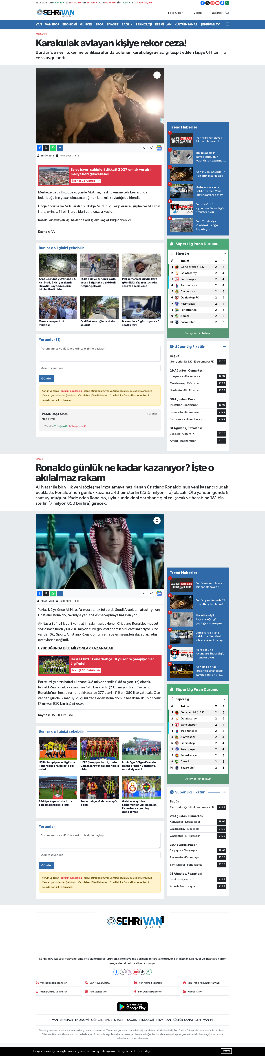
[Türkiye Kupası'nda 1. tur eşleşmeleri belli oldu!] (58, 787)
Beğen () (62, 426)
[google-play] (133, 1006)
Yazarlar (217, 12)
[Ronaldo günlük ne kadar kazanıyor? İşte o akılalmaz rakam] (100, 551)
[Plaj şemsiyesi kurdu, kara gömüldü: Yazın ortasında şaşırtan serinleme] (141, 265)
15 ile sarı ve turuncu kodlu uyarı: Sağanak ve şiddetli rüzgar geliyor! (98, 282)
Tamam (226, 1051)
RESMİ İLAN (163, 24)
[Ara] (227, 13)
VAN (39, 24)
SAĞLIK (127, 24)
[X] (123, 972)
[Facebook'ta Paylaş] (39, 148)
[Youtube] (136, 972)
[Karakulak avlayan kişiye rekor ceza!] (100, 105)
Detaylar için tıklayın (198, 333)
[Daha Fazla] (60, 148)
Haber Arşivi (195, 991)
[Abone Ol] (159, 147)
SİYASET (113, 24)
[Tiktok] (142, 972)
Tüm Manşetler (98, 991)
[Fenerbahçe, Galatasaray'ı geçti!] (99, 787)
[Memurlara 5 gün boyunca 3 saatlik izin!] (141, 307)
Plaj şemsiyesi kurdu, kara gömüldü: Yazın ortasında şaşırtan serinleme (139, 282)
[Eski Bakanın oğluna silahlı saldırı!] (99, 307)
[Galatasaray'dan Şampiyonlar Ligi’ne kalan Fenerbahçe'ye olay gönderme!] (141, 787)
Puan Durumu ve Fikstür (53, 991)
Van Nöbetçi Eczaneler (53, 982)
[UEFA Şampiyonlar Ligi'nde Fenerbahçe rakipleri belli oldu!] (58, 748)
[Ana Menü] (227, 24)
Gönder (46, 378)
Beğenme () (79, 426)
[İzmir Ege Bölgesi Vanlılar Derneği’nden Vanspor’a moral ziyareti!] (141, 748)
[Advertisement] (198, 93)
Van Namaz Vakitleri (150, 982)
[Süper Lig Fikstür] (224, 346)
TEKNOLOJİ (144, 24)
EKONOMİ (69, 24)
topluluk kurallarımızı (71, 391)
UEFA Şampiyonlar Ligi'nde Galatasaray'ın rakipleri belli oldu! (99, 766)
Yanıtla (49, 426)
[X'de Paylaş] (46, 148)
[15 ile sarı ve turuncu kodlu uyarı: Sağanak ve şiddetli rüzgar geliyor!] (99, 265)
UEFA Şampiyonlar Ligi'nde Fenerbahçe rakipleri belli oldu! (57, 766)
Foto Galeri (175, 12)
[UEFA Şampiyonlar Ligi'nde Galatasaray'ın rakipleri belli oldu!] (99, 748)
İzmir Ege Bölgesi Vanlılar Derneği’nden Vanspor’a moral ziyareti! (139, 766)
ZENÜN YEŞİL (47, 156)
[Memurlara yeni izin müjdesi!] (58, 307)
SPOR (99, 24)
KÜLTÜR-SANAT (186, 24)
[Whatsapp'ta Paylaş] (53, 148)
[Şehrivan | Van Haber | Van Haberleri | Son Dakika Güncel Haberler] (56, 13)
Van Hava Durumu (100, 982)
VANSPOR (52, 24)
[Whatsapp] (149, 972)
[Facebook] (116, 972)
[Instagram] (129, 972)
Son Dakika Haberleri (150, 991)
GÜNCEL (86, 24)
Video (198, 12)
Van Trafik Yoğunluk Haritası (203, 982)
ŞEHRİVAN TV (210, 24)
